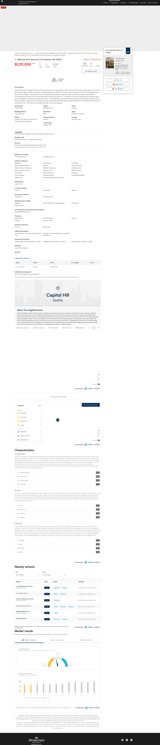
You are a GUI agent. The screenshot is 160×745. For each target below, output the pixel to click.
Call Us (119, 80)
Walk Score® (62, 397)
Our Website (119, 89)
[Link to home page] (9, 3)
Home (105, 3)
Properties (114, 4)
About (124, 4)
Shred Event (133, 3)
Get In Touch (153, 3)
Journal (143, 3)
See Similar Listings (91, 71)
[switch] (84, 65)
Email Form (119, 84)
